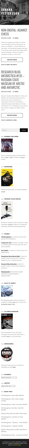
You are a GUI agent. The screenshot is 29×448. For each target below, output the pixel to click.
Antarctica (10, 120)
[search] (27, 12)
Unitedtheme (17, 445)
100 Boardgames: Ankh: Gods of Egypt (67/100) (12, 400)
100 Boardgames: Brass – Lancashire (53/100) (14, 435)
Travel (15, 120)
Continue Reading (12, 60)
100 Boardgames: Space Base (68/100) (12, 395)
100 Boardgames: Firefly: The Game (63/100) (14, 404)
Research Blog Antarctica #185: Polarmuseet (14, 413)
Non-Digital (14, 64)
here (6, 157)
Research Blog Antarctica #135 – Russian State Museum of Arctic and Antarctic (13, 79)
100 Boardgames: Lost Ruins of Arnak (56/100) (12, 418)
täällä (14, 367)
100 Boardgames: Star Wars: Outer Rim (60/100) (12, 409)
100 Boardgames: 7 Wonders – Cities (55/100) (14, 422)
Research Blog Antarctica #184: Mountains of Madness (14, 430)
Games (8, 64)
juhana (16, 38)
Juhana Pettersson (10, 11)
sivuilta (3, 191)
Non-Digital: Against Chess (14, 32)
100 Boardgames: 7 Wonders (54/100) (12, 426)
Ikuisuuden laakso (6, 304)
